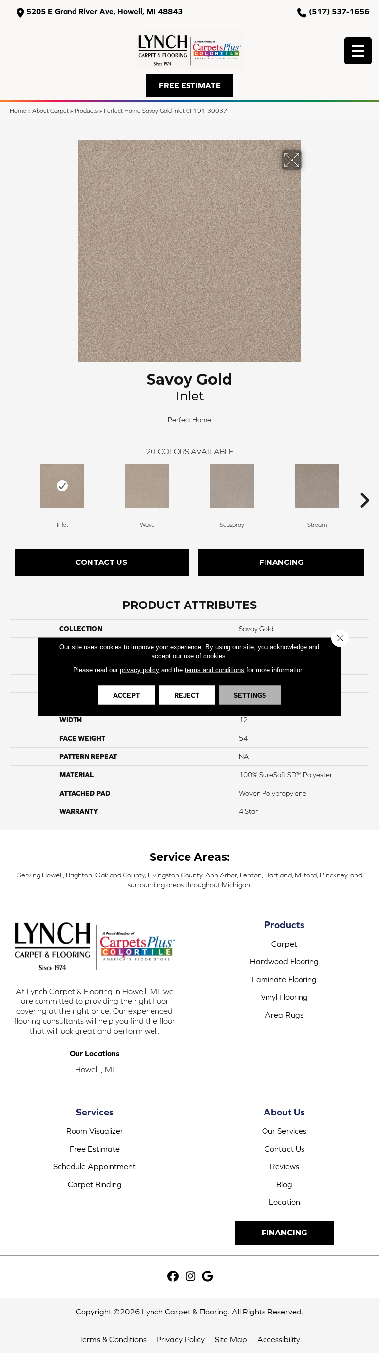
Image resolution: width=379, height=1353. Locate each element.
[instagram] (191, 1277)
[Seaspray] (232, 486)
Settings (250, 695)
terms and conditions (214, 670)
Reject (186, 695)
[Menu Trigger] (358, 50)
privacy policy (139, 670)
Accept (126, 695)
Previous (14, 485)
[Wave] (147, 486)
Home (18, 110)
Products (86, 110)
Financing (281, 562)
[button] (189, 85)
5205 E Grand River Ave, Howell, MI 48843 (104, 11)
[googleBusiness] (208, 1277)
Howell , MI (94, 1069)
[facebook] (173, 1277)
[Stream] (316, 486)
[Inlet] (62, 486)
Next (364, 485)
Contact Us (101, 562)
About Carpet (50, 110)
